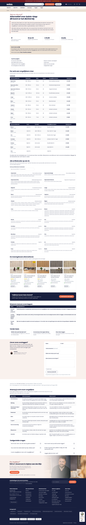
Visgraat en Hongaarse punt (69, 179)
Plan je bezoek (14, 472)
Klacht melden (42, 501)
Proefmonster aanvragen (67, 296)
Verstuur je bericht (51, 372)
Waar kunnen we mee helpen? (52, 358)
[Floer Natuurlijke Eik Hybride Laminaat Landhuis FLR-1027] (43, 267)
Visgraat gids (54, 495)
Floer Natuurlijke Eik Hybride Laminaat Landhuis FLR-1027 (41, 276)
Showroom (58, 4)
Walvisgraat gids (55, 497)
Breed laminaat (52, 101)
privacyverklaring (29, 483)
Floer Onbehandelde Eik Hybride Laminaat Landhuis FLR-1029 (29, 276)
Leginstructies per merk (56, 504)
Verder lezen (46, 62)
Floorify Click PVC (50, 127)
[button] (79, 4)
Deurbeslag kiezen (55, 502)
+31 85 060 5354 (13, 497)
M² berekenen (55, 499)
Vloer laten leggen (42, 492)
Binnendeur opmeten (56, 501)
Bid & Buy (67, 495)
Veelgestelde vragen (48, 65)
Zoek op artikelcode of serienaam (17, 166)
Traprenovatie (28, 495)
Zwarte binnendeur (58, 511)
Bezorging (41, 495)
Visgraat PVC (12, 511)
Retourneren (41, 497)
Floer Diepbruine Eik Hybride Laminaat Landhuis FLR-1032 (55, 276)
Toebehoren (28, 499)
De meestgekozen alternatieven (18, 65)
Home (8, 10)
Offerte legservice (50, 4)
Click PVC (49, 151)
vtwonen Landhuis (53, 97)
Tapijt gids (54, 494)
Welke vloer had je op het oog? (52, 353)
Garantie (40, 499)
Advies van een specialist (49, 64)
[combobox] (34, 4)
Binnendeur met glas (68, 511)
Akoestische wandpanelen (23, 513)
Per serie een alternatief (16, 60)
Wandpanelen (28, 494)
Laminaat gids (55, 492)
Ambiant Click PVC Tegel (52, 139)
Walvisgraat (19, 511)
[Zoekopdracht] (42, 4)
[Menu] (84, 512)
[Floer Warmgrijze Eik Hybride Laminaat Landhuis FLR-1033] (69, 267)
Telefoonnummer (52, 348)
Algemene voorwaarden (67, 522)
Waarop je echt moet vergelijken (18, 64)
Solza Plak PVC (50, 147)
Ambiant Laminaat (53, 109)
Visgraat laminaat (53, 89)
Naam (47, 343)
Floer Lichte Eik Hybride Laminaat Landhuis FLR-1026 (16, 276)
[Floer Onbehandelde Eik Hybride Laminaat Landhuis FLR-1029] (29, 267)
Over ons (67, 490)
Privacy (75, 522)
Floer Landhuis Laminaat (54, 81)
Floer (12, 274)
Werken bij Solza (68, 499)
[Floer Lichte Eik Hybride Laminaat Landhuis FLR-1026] (16, 267)
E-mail (62, 343)
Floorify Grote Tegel (51, 135)
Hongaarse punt (27, 511)
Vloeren (27, 490)
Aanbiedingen (28, 501)
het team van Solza (21, 383)
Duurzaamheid (68, 501)
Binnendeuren (28, 492)
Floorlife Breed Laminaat (54, 93)
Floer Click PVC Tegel (51, 131)
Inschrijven (72, 482)
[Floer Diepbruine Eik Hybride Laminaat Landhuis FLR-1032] (56, 267)
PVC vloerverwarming (36, 511)
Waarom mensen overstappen (50, 60)
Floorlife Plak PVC (50, 143)
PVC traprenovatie (33, 513)
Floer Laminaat (52, 105)
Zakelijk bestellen (68, 497)
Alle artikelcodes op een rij (16, 62)
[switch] (82, 520)
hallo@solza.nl (12, 499)
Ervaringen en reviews (69, 494)
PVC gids (53, 490)
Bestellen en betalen (43, 494)
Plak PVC (40, 242)
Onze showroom (68, 492)
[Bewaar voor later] (77, 4)
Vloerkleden (28, 497)
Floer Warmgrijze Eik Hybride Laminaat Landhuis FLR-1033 (68, 276)
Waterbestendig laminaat (54, 85)
